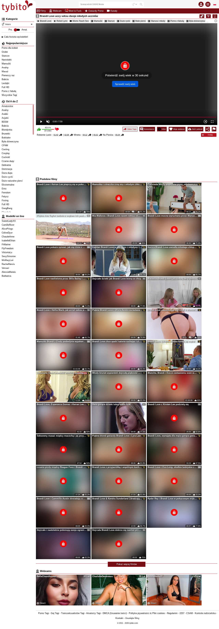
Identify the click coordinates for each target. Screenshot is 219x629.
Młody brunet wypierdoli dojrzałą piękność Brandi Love (117, 373)
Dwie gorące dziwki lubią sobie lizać (111, 404)
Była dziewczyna (197, 21)
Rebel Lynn (62, 21)
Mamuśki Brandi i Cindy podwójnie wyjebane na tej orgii (61, 341)
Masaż (5, 71)
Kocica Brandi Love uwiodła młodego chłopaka (172, 247)
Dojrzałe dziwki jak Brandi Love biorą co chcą (116, 278)
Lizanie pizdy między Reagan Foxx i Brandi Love (61, 467)
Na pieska (108, 135)
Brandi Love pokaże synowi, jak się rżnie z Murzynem (61, 247)
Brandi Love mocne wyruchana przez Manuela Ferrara (172, 216)
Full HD (6, 87)
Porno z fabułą (9, 91)
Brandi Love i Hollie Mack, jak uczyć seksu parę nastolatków (61, 310)
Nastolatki (7, 59)
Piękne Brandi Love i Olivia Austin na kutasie (116, 310)
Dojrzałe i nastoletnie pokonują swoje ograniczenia (61, 530)
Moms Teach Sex (81, 21)
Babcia (5, 79)
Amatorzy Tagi (93, 613)
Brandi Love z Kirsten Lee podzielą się (168, 404)
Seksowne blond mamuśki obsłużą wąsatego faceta (61, 373)
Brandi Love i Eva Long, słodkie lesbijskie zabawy (172, 467)
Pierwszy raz (8, 75)
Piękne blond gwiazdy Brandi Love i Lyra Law (116, 435)
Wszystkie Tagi (10, 95)
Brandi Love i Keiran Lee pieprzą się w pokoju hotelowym (61, 184)
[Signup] (201, 4)
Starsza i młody (158, 21)
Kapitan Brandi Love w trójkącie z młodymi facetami (117, 247)
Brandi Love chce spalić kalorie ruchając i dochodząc (117, 341)
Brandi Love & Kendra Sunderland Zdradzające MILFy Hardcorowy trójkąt (117, 498)
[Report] (214, 129)
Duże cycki (125, 21)
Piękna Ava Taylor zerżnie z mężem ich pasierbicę (61, 216)
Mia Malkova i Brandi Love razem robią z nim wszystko (117, 216)
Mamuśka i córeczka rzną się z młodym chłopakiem (117, 184)
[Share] (207, 129)
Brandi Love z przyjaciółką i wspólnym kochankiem (117, 467)
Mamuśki (6, 63)
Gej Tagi (55, 613)
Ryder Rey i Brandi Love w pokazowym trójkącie (172, 498)
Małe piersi (140, 21)
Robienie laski (44, 135)
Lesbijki (6, 83)
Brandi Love (45, 21)
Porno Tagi (43, 613)
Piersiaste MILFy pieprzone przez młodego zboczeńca (172, 184)
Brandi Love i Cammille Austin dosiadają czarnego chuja (61, 498)
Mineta (77, 135)
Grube (5, 52)
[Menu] (207, 4)
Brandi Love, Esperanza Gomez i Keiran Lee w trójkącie (61, 404)
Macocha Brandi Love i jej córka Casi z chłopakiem (172, 278)
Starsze (6, 55)
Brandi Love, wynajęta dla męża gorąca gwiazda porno (172, 435)
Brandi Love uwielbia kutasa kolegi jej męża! (171, 341)
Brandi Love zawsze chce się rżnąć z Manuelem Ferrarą (172, 310)
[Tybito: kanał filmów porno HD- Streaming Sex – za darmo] (18, 7)
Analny (5, 67)
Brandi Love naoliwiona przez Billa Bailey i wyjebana (61, 278)
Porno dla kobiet (10, 48)
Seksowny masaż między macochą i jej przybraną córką (61, 435)
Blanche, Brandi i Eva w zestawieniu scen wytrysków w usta (172, 373)
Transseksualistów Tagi (72, 613)
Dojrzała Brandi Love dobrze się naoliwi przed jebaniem (117, 530)
